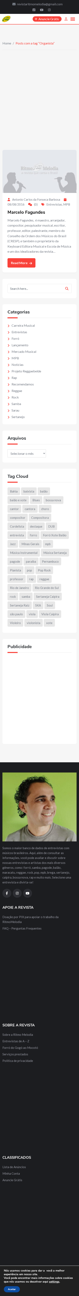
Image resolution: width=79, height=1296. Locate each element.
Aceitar (12, 1289)
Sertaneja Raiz (19, 605)
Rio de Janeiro (19, 588)
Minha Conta (11, 1173)
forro (33, 535)
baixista (28, 491)
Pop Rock (44, 570)
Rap (14, 378)
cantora (30, 509)
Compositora (40, 517)
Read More (19, 263)
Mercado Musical (24, 351)
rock (13, 596)
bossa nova (53, 500)
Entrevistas (54, 204)
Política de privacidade (17, 1060)
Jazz (13, 544)
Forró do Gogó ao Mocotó (20, 1047)
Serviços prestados (15, 1054)
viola (32, 614)
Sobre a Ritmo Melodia (17, 1034)
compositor (17, 517)
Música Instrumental (23, 552)
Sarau (15, 410)
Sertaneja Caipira (47, 596)
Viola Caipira (50, 614)
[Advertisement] (39, 92)
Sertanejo (18, 417)
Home (6, 43)
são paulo (16, 614)
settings (54, 1282)
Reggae (17, 391)
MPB (66, 204)
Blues (36, 500)
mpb (48, 544)
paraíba (31, 561)
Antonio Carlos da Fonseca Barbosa (36, 199)
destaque (36, 526)
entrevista (17, 535)
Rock (15, 397)
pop (29, 570)
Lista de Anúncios (14, 1167)
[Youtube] (42, 10)
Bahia (14, 491)
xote (49, 623)
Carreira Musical (23, 325)
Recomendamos (23, 384)
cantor (14, 509)
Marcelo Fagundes (26, 212)
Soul (50, 605)
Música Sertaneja (55, 552)
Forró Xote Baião (54, 535)
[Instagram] (49, 10)
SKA (38, 605)
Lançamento (20, 345)
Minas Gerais (30, 544)
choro (45, 509)
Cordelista (17, 526)
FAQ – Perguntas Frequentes (22, 928)
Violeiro (15, 623)
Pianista (15, 570)
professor (16, 579)
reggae (44, 579)
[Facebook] (34, 10)
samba (26, 596)
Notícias (17, 364)
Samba (16, 404)
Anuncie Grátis (12, 1180)
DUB (51, 526)
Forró (15, 338)
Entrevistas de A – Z (15, 1041)
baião (44, 491)
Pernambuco (50, 561)
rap (31, 579)
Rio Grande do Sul (47, 588)
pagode (15, 561)
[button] (72, 19)
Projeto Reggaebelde (26, 371)
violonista (33, 623)
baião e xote (18, 500)
